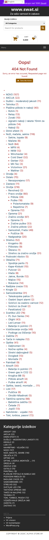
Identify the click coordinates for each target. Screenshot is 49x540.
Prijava (9, 517)
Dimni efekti (10, 437)
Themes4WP (25, 536)
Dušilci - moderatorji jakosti (19, 439)
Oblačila (8, 455)
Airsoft (7, 431)
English (10, 2)
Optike (7, 458)
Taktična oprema (13, 490)
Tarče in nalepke (12, 492)
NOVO (6, 450)
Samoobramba (11, 482)
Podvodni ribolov (13, 476)
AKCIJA (7, 434)
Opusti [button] (43, 3)
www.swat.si (24, 9)
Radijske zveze (11, 479)
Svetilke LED (10, 487)
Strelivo (8, 484)
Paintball (9, 471)
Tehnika (8, 495)
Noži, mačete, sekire (14, 453)
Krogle (7, 442)
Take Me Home (26, 81)
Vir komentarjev (13, 523)
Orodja (7, 463)
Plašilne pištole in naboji (17, 474)
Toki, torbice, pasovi (14, 498)
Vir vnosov (11, 520)
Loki (6, 445)
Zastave (8, 505)
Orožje (7, 466)
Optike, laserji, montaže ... (17, 461)
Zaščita (8, 503)
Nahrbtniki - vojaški (14, 447)
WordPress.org (12, 525)
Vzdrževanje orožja (14, 500)
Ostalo (7, 468)
